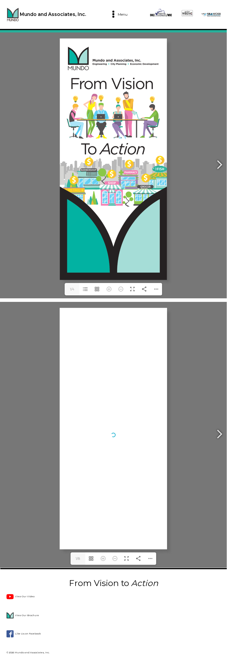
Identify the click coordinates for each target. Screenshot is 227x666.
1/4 (72, 289)
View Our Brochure (27, 615)
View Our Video (25, 596)
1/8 (78, 558)
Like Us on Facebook (28, 633)
